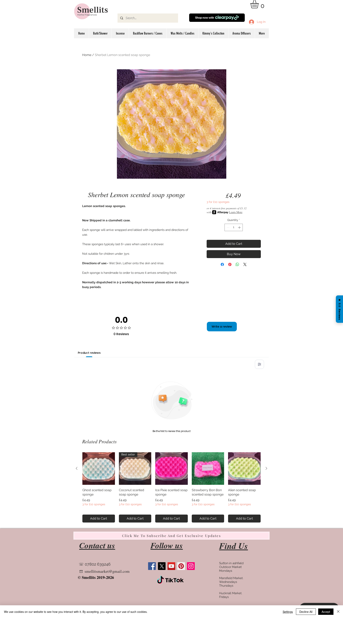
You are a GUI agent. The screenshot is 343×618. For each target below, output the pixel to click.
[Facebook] (152, 566)
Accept (326, 612)
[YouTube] (171, 566)
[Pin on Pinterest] (229, 264)
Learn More (235, 212)
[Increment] (239, 227)
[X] (162, 566)
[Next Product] (266, 468)
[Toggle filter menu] (259, 364)
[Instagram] (191, 566)
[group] (171, 487)
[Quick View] (98, 468)
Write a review (222, 327)
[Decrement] (227, 227)
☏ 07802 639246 (95, 564)
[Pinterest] (181, 566)
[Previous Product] (76, 468)
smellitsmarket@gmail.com (107, 571)
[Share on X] (245, 264)
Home (86, 55)
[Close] (338, 611)
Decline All (305, 612)
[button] (259, 4)
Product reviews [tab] (89, 353)
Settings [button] (288, 612)
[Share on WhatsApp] (237, 264)
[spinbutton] (233, 227)
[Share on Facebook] (222, 264)
